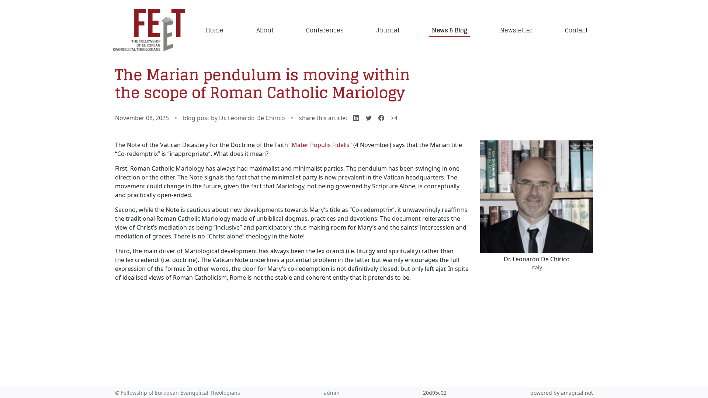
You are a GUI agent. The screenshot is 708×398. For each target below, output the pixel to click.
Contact (576, 30)
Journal (387, 30)
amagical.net (577, 392)
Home (214, 30)
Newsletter (516, 30)
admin (332, 392)
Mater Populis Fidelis (321, 145)
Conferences (325, 30)
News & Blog (449, 30)
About (265, 30)
